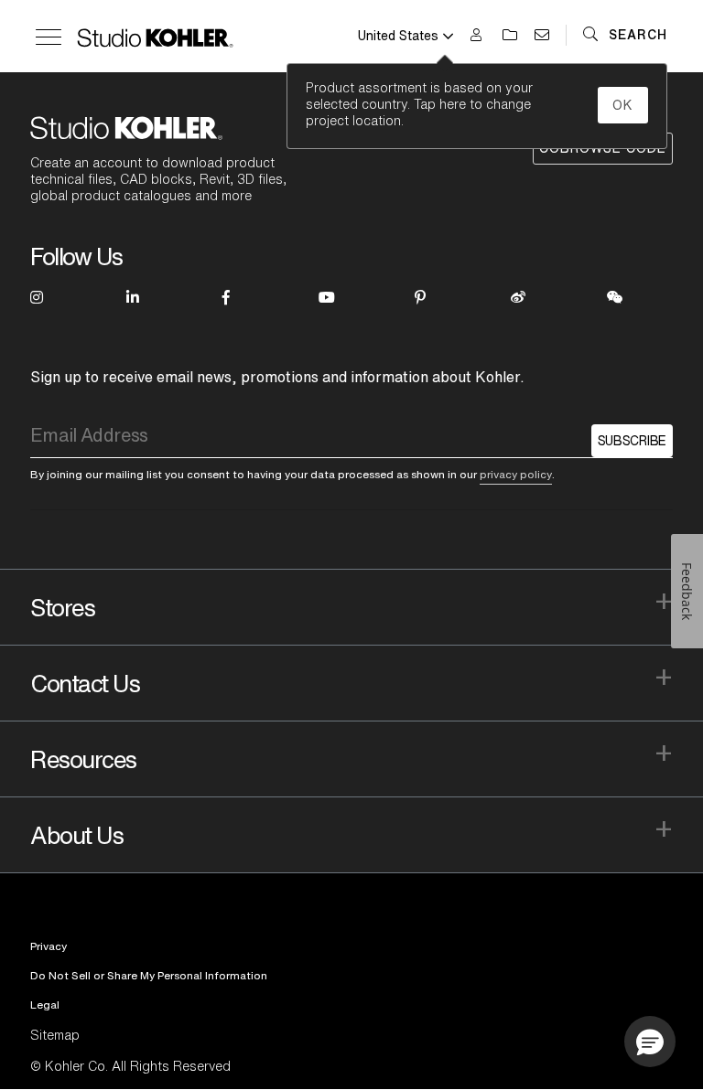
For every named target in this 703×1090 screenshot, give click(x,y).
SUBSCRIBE (632, 440)
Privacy (48, 946)
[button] (650, 1041)
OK (622, 105)
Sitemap (55, 1035)
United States (398, 35)
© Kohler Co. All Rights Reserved (130, 1066)
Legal (44, 1004)
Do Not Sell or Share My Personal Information (148, 975)
